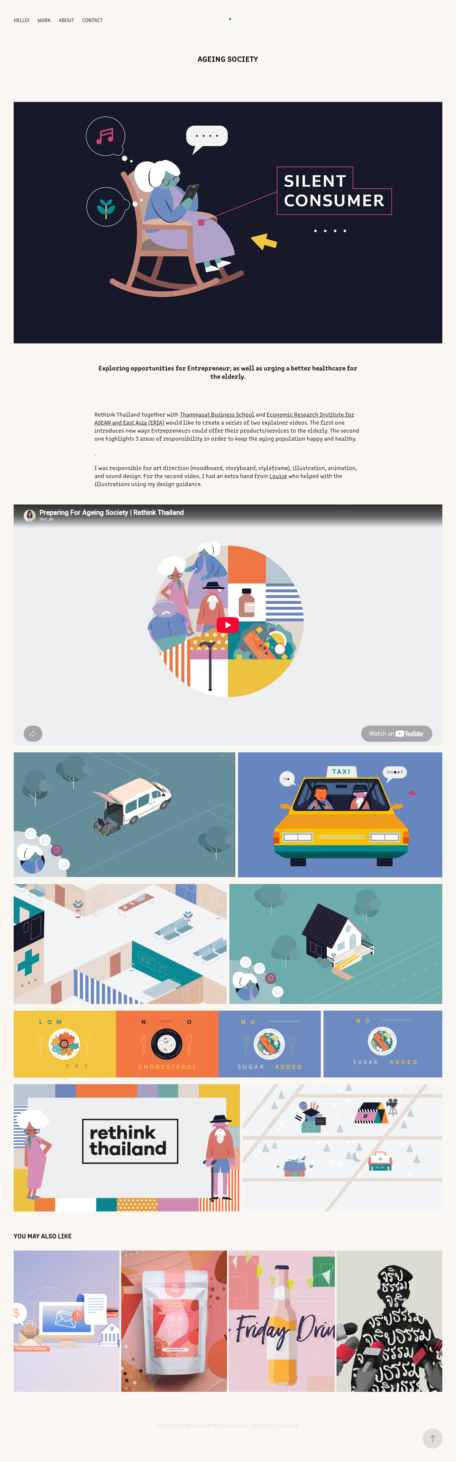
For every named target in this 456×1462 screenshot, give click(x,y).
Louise (278, 476)
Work (44, 19)
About (66, 19)
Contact (92, 19)
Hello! (21, 19)
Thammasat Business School (217, 414)
